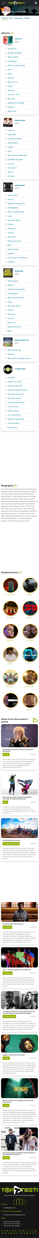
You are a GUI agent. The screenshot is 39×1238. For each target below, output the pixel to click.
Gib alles (11, 176)
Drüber (11, 224)
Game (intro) (13, 195)
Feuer (10, 86)
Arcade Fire (7, 973)
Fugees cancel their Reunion (14, 1055)
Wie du (10, 172)
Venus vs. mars (14, 94)
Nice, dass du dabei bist (17, 155)
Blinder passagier (15, 53)
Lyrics (11, 18)
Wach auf (11, 237)
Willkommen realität (16, 103)
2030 (10, 73)
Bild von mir (13, 82)
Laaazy (10, 147)
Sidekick (11, 253)
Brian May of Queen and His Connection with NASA (18, 750)
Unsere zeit (12, 427)
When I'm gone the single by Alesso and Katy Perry (18, 1101)
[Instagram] (21, 1202)
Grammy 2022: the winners (13, 924)
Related (27, 18)
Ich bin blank (13, 406)
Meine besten (13, 249)
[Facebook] (14, 1202)
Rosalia (6, 1158)
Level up (11, 130)
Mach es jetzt (13, 411)
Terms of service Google (11, 1226)
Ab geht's (11, 377)
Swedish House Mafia (11, 844)
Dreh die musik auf (15, 394)
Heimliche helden (15, 138)
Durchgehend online (16, 402)
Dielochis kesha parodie (17, 390)
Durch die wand (14, 398)
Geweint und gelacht (16, 203)
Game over (12, 111)
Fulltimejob (12, 61)
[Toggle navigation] (3, 3)
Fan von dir (12, 168)
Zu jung (11, 163)
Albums (5, 18)
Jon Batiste (7, 927)
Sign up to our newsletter (12, 1221)
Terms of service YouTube (12, 1224)
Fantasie (11, 78)
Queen (6, 754)
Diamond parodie (15, 386)
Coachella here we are (11, 840)
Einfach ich (12, 48)
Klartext (11, 354)
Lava (9, 151)
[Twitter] (24, 1202)
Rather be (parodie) (16, 419)
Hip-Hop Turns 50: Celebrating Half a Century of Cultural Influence (17, 798)
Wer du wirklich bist (16, 212)
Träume (11, 232)
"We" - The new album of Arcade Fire (17, 970)
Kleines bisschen (14, 241)
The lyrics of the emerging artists (14, 1215)
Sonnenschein (13, 423)
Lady (10, 216)
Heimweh (12, 228)
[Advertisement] (19, 25)
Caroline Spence (9, 1016)
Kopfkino (11, 262)
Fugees (6, 1058)
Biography (19, 18)
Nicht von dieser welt (16, 65)
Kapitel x (11, 107)
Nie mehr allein (14, 220)
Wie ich (11, 199)
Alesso (6, 1105)
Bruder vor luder (14, 381)
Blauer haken (13, 57)
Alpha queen (13, 143)
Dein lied (11, 98)
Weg (9, 245)
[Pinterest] (18, 1202)
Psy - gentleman (14, 415)
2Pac (5, 802)
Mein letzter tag (14, 350)
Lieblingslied (13, 207)
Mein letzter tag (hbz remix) (19, 358)
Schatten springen (15, 159)
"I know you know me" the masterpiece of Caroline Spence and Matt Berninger (19, 1012)
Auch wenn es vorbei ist (17, 257)
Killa (9, 69)
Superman (12, 134)
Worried (11, 90)
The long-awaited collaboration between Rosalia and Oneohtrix (19, 1154)
